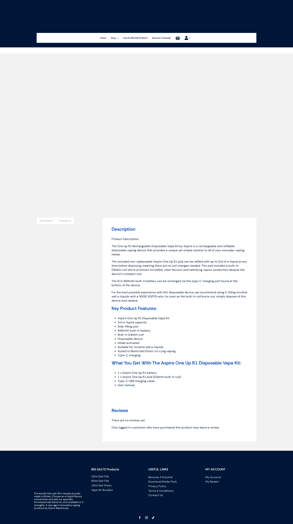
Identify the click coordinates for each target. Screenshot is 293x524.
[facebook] (139, 517)
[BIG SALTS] (146, 2)
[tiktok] (153, 517)
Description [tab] (46, 220)
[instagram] (146, 517)
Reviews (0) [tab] (65, 220)
